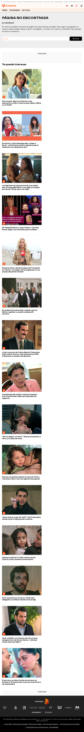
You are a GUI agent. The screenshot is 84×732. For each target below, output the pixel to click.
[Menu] (81, 5)
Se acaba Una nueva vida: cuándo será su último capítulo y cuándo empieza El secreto (19, 312)
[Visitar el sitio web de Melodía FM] (77, 707)
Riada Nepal (58, 1)
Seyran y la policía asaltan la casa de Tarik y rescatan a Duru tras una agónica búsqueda (21, 478)
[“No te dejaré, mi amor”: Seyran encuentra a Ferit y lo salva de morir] (22, 419)
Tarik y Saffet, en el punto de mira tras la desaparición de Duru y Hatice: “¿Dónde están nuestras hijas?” (19, 640)
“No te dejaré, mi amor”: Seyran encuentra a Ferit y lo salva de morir (21, 437)
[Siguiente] (82, 1)
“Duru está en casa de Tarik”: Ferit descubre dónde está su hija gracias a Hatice (21, 518)
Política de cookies (35, 724)
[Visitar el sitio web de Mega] (42, 707)
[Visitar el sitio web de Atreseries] (50, 707)
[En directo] (67, 5)
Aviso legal (8, 724)
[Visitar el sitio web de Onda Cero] (59, 707)
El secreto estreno (10, 1)
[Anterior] (1, 1)
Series (4, 10)
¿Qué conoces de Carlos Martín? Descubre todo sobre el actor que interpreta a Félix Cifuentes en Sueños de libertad (21, 354)
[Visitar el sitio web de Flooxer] (48, 712)
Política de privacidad (20, 724)
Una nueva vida (48, 1)
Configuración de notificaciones (37, 727)
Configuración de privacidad (69, 724)
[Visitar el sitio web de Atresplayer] (37, 712)
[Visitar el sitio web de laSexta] (15, 707)
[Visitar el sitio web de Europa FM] (68, 707)
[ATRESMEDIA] (42, 701)
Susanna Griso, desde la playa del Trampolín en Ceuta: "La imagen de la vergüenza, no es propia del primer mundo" (21, 270)
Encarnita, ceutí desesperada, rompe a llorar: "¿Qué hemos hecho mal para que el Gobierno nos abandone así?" (20, 145)
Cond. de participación (50, 724)
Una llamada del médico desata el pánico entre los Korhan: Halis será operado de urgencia (19, 396)
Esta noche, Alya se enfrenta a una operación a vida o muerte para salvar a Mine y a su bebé (21, 103)
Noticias (26, 10)
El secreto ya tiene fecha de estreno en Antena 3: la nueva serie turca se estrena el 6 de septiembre (21, 682)
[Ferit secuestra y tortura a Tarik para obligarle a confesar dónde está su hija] (22, 581)
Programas (14, 10)
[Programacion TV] (71, 5)
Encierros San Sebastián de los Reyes (29, 1)
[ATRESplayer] (76, 5)
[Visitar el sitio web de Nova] (33, 707)
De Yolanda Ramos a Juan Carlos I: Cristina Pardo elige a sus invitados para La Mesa (20, 228)
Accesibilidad (53, 727)
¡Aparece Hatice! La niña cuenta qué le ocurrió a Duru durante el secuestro (19, 558)
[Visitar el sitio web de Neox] (24, 707)
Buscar (76, 38)
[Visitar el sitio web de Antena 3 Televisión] (6, 707)
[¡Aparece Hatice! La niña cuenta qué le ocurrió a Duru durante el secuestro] (22, 540)
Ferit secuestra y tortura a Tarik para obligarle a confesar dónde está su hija (19, 599)
